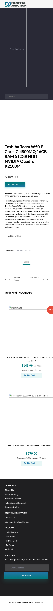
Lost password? (37, 68)
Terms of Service (35, 85)
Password (37, 33)
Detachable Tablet (24, 458)
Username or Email (37, 19)
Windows (28, 250)
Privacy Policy (39, 83)
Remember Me (37, 51)
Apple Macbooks (28, 370)
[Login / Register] (47, 90)
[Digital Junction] (15, 4)
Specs (26, 262)
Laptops (19, 250)
